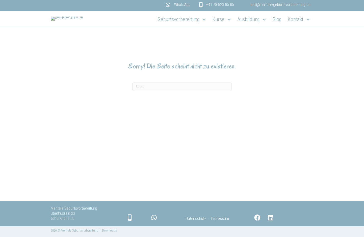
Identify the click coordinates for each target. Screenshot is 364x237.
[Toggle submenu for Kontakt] (308, 19)
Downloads (109, 230)
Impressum (220, 218)
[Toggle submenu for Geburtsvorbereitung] (204, 19)
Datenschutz (196, 218)
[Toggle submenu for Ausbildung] (264, 19)
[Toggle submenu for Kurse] (229, 19)
